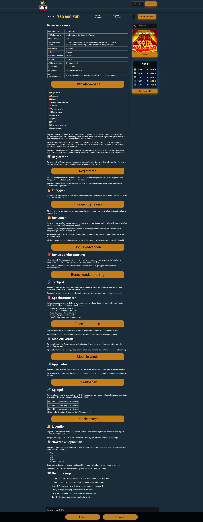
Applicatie (55, 115)
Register (82, 517)
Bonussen (55, 99)
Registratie (55, 93)
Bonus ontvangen (88, 247)
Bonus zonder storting (59, 102)
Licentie (54, 122)
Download (120, 517)
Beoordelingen (56, 128)
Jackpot (54, 106)
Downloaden (87, 382)
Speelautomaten (57, 109)
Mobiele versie (56, 112)
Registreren (87, 171)
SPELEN (68, 56)
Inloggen (54, 96)
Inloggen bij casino (88, 204)
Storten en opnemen (59, 125)
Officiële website (87, 84)
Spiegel (54, 119)
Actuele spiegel (87, 419)
